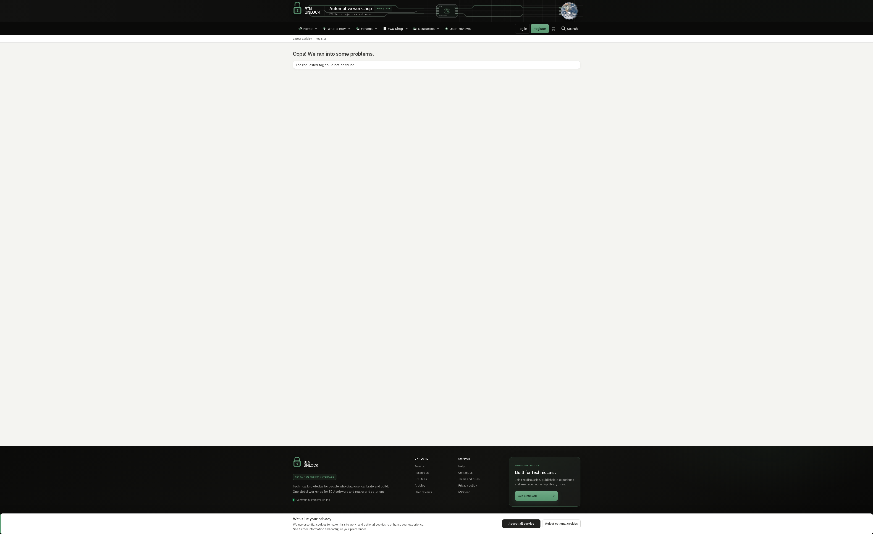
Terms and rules (469, 479)
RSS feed (464, 492)
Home (307, 28)
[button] (316, 28)
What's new (337, 28)
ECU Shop (395, 28)
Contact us (465, 473)
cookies (321, 524)
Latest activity (302, 39)
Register (321, 39)
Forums (366, 28)
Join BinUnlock (527, 495)
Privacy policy (467, 485)
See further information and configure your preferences (329, 529)
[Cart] (553, 28)
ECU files (421, 479)
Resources (426, 28)
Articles (420, 485)
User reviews (423, 492)
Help (461, 466)
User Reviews (460, 28)
